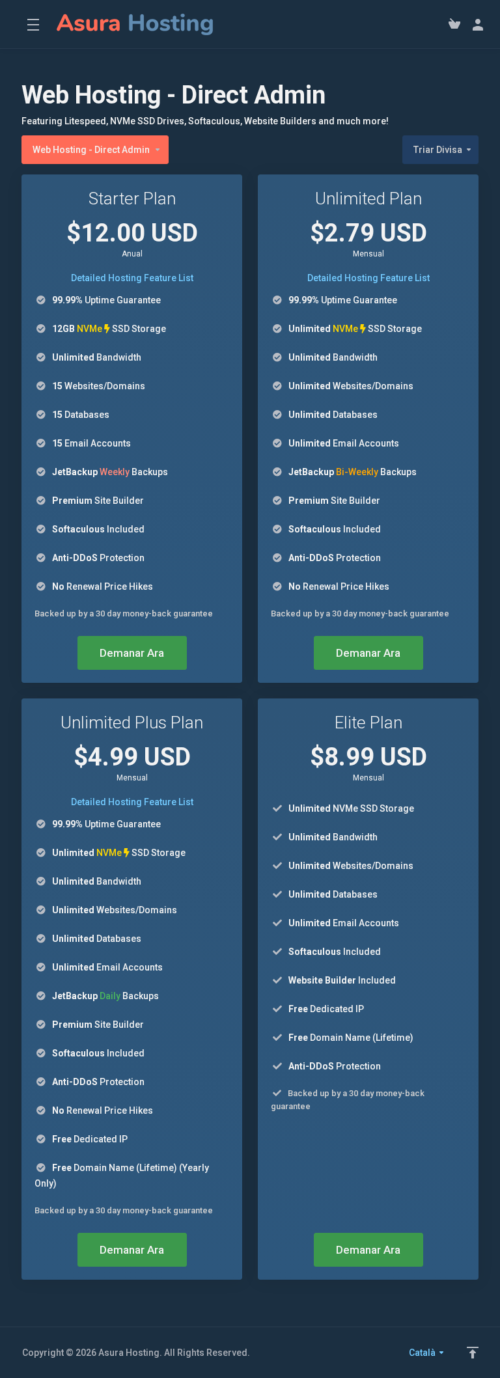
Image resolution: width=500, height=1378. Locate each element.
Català (423, 1352)
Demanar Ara (132, 652)
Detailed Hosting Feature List (132, 278)
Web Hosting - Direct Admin (91, 150)
